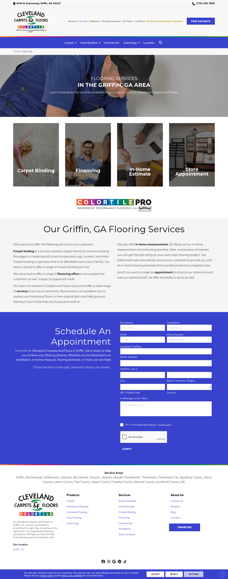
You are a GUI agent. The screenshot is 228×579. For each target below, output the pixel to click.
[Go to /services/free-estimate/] (140, 154)
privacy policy (165, 424)
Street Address (128, 356)
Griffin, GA (19, 549)
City (122, 380)
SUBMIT (127, 448)
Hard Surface (88, 42)
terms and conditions (72, 575)
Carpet (69, 42)
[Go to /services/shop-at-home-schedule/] (192, 154)
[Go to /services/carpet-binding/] (36, 154)
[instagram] (109, 562)
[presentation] (143, 437)
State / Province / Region (181, 380)
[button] (201, 21)
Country (171, 392)
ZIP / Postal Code (130, 392)
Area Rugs (130, 42)
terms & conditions (147, 424)
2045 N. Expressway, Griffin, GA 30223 (38, 3)
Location (148, 42)
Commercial (111, 42)
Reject (174, 574)
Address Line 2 (128, 368)
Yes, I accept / (148, 424)
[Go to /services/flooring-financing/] (88, 154)
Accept (155, 574)
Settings (194, 574)
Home (16, 51)
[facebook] (103, 562)
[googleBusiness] (114, 562)
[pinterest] (119, 562)
